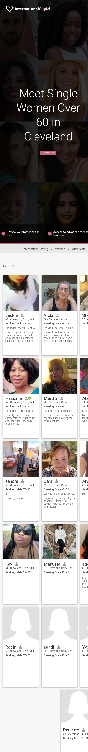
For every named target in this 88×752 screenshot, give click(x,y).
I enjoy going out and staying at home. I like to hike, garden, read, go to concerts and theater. (59, 502)
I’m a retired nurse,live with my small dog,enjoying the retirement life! (58, 418)
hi (6, 493)
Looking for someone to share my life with (59, 493)
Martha (51, 398)
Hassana (13, 398)
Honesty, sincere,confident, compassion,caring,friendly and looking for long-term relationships (20, 419)
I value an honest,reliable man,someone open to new (59, 410)
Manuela (52, 564)
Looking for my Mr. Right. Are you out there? (21, 328)
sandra (11, 481)
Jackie (11, 315)
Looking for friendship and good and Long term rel (21, 410)
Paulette (71, 730)
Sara (48, 481)
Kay (8, 564)
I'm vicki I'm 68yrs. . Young (58, 328)
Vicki (48, 315)
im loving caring (14, 498)
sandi (49, 647)
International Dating (35, 249)
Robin (10, 647)
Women (60, 249)
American (78, 249)
